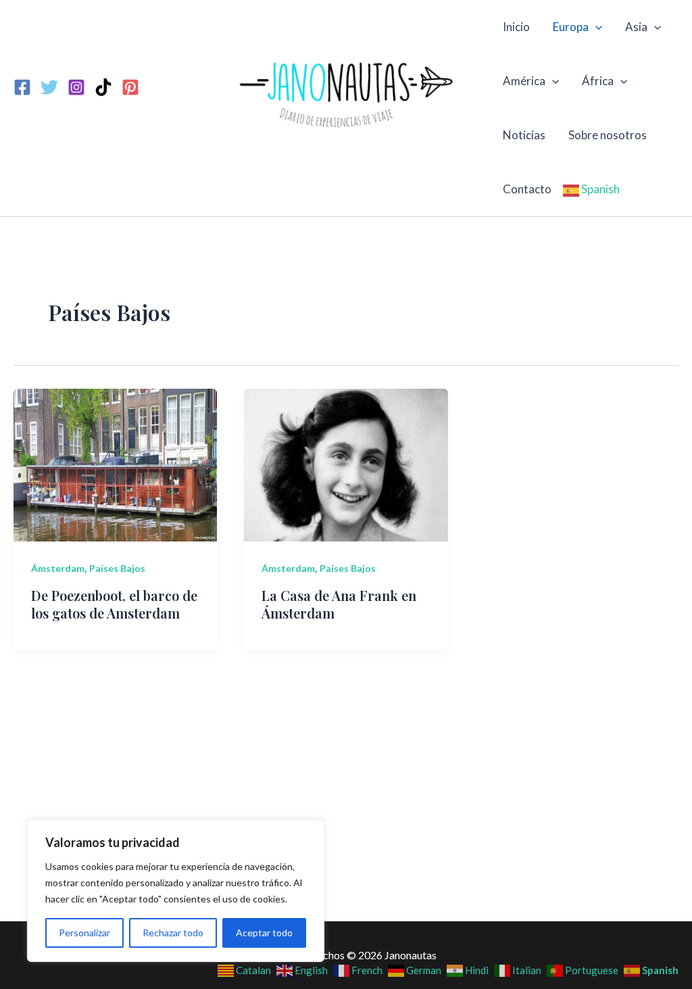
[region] (175, 891)
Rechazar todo (173, 932)
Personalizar (84, 932)
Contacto (527, 189)
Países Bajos (117, 568)
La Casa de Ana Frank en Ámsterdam (339, 604)
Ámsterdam (57, 568)
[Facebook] (22, 87)
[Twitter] (49, 87)
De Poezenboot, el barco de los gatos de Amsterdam (114, 604)
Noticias (524, 135)
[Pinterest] (130, 87)
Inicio (516, 27)
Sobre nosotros (607, 135)
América (524, 81)
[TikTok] (103, 87)
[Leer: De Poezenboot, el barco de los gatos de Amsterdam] (115, 463)
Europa (571, 27)
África (598, 81)
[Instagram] (76, 87)
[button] (595, 27)
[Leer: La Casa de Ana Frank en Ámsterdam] (345, 463)
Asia (636, 27)
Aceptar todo (264, 932)
